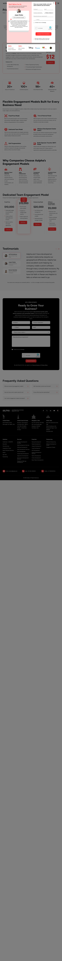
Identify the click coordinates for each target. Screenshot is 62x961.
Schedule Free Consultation (43, 33)
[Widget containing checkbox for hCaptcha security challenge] (43, 28)
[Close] (54, 3)
